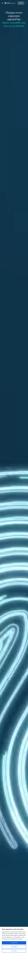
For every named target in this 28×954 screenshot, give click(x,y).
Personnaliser (14, 946)
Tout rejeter (14, 950)
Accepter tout (14, 942)
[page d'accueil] (10, 3)
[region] (14, 940)
